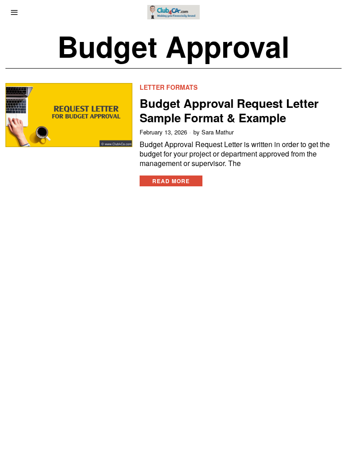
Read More (171, 181)
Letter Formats (168, 87)
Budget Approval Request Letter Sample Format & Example (229, 110)
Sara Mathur (218, 132)
